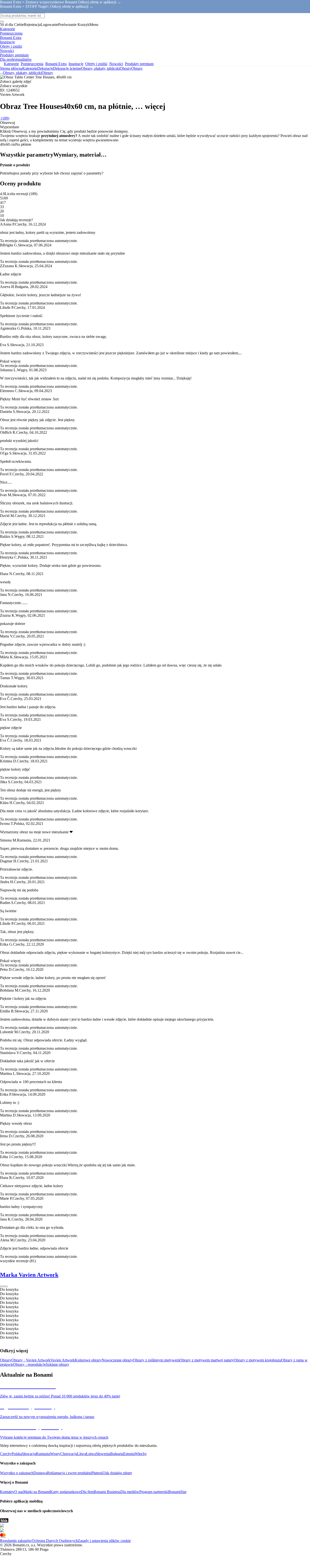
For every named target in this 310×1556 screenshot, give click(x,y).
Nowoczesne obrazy (117, 1360)
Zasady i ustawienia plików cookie (104, 1541)
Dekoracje (45, 68)
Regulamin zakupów (16, 1541)
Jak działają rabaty (118, 1473)
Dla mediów (129, 1492)
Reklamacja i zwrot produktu (69, 1473)
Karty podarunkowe (65, 1492)
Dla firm (87, 1492)
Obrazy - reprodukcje (29, 1364)
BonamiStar (177, 1492)
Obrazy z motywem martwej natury (206, 1360)
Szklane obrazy (57, 1364)
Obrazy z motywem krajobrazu (257, 1360)
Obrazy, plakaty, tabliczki (100, 68)
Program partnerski (153, 1492)
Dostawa (40, 1473)
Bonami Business (107, 1492)
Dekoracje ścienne (67, 68)
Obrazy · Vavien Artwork (30, 1360)
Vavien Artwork (62, 1360)
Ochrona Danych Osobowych (55, 1541)
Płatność (97, 1473)
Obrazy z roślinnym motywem (156, 1360)
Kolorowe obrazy (88, 1360)
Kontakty (7, 1492)
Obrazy (137, 68)
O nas (18, 1492)
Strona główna (11, 68)
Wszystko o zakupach (16, 1473)
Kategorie (29, 68)
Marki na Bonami (36, 1492)
